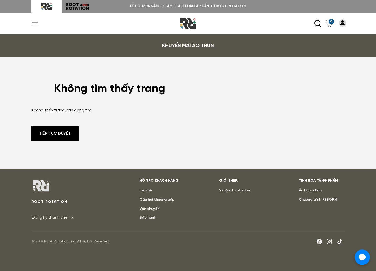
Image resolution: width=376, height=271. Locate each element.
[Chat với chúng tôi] (362, 257)
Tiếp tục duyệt (55, 133)
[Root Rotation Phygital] (77, 6)
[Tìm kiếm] (318, 23)
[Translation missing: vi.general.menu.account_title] (342, 23)
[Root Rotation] (46, 6)
